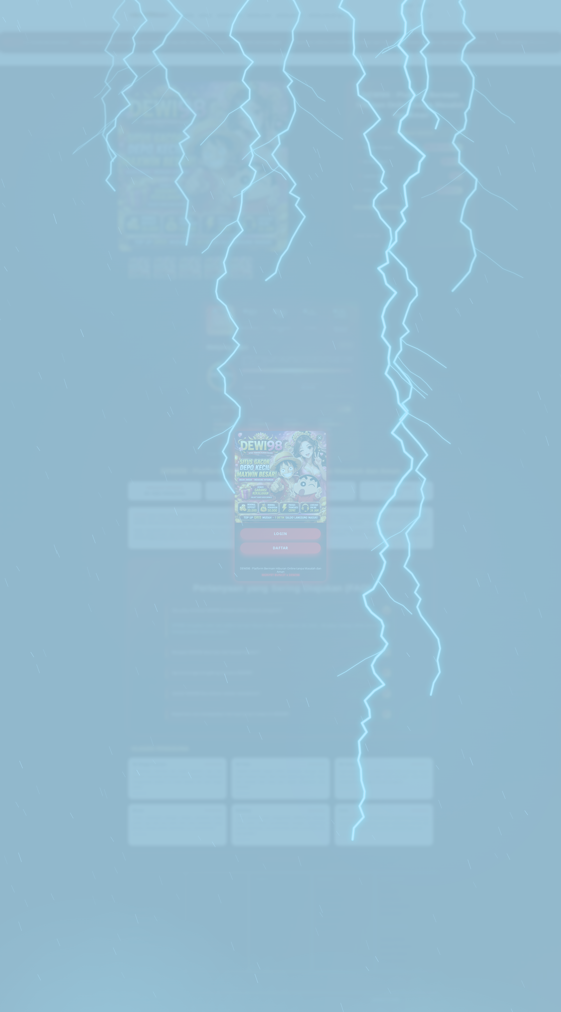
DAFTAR (280, 548)
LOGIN (280, 533)
